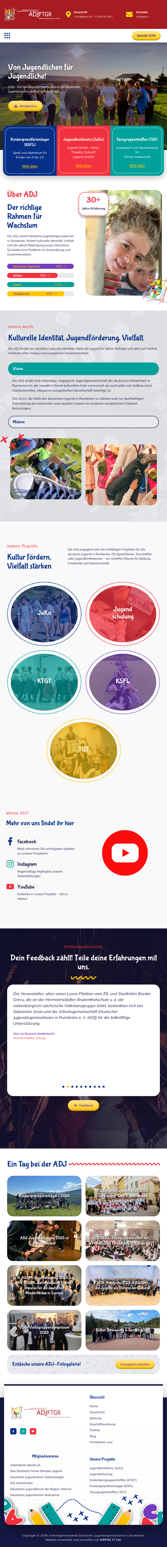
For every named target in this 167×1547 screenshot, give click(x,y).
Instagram (27, 864)
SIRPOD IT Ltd (110, 1539)
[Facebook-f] (13, 1431)
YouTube (25, 887)
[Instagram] (10, 864)
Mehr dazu (29, 166)
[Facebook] (10, 841)
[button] (7, 35)
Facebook (26, 842)
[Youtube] (33, 1431)
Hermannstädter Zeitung (29, 1056)
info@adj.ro (142, 16)
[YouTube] (10, 887)
